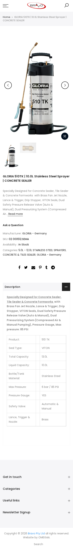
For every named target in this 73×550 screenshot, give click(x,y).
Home (6, 17)
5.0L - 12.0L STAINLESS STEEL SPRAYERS (42, 250)
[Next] (65, 85)
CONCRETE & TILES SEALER (19, 255)
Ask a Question (13, 225)
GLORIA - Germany (34, 233)
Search (38, 544)
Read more (15, 214)
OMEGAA (44, 537)
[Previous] (8, 85)
